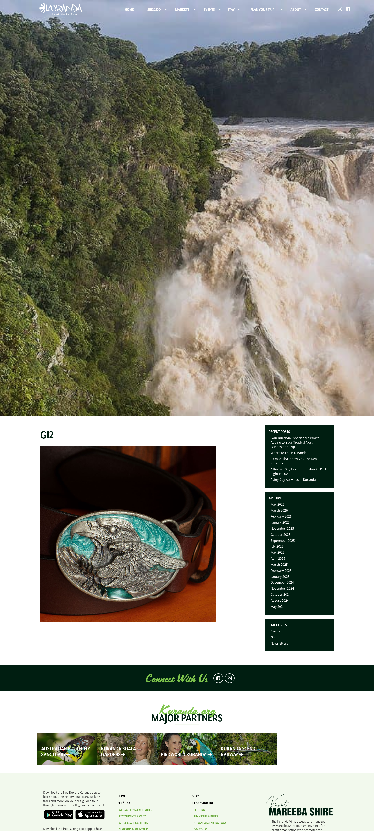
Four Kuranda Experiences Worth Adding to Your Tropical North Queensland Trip (295, 442)
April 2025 (278, 558)
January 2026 (280, 522)
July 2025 (277, 546)
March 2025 (279, 564)
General (276, 637)
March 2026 (279, 510)
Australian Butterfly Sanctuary (65, 751)
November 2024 (282, 588)
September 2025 (283, 540)
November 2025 (282, 528)
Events (275, 631)
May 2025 (277, 552)
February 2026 (281, 516)
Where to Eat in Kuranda (289, 453)
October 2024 (280, 594)
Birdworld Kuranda (184, 754)
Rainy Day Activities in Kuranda (293, 479)
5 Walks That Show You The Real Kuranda (294, 461)
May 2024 (277, 606)
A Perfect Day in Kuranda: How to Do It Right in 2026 (299, 471)
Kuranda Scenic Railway (238, 751)
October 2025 (280, 534)
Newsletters (279, 643)
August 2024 (280, 600)
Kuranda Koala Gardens (118, 751)
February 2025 (281, 570)
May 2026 (277, 504)
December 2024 (282, 582)
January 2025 (280, 576)
